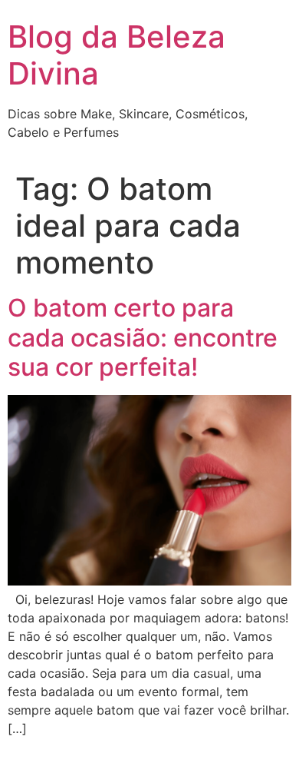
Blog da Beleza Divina (116, 55)
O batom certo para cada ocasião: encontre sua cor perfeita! (143, 337)
